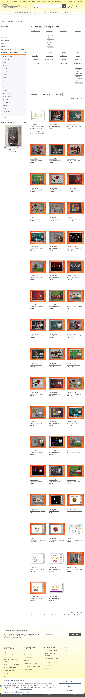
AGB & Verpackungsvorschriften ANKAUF (11, 659)
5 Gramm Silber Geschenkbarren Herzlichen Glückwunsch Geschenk (56, 539)
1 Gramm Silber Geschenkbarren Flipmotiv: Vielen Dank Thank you (74, 305)
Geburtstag (49, 31)
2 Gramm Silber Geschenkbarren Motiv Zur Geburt (37, 451)
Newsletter (72, 1)
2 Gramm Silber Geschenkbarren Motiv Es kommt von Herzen (56, 335)
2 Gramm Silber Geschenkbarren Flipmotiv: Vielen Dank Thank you (37, 510)
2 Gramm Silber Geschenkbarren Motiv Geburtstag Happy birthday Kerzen (75, 364)
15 (74, 102)
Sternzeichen (50, 48)
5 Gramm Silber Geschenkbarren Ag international (54, 510)
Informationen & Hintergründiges (51, 1)
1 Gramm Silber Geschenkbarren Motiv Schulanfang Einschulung (37, 247)
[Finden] (64, 6)
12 (64, 102)
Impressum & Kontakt (10, 692)
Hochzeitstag (49, 52)
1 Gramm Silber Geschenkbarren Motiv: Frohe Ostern (36, 276)
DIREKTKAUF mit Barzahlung (32, 666)
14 (71, 102)
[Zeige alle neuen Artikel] (25, 122)
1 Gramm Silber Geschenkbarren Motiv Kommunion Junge (36, 218)
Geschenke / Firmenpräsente (9, 52)
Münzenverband (28, 658)
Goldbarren (4, 31)
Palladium (4, 46)
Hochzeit (35, 52)
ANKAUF (3, 118)
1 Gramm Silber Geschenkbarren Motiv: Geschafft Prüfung (73, 276)
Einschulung (35, 56)
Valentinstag (63, 31)
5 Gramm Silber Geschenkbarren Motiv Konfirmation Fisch (55, 597)
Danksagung (77, 59)
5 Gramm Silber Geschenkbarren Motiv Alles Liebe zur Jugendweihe (75, 539)
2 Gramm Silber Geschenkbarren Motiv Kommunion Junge (73, 393)
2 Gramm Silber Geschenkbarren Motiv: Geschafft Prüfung (55, 481)
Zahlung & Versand (34, 1)
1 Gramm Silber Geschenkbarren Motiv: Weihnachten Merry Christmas (55, 305)
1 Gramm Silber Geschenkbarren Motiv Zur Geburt (56, 247)
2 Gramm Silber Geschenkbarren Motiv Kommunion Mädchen (36, 422)
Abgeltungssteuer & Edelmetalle (49, 654)
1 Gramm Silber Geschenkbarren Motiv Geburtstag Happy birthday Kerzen (37, 189)
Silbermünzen (5, 40)
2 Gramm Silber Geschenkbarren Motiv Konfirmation (55, 422)
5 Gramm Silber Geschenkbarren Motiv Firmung (55, 568)
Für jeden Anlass (35, 31)
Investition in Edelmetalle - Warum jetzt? (51, 659)
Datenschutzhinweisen (26, 689)
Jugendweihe (35, 59)
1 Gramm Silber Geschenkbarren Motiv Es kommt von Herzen (74, 125)
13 (68, 102)
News (65, 1)
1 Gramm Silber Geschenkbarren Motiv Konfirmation (73, 218)
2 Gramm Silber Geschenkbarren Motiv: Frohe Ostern (73, 451)
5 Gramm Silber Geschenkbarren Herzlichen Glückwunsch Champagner (37, 539)
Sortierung (34, 94)
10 (58, 102)
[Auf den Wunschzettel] (62, 110)
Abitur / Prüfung (49, 59)
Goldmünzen (4, 34)
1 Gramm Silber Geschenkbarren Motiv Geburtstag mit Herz (73, 189)
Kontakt (80, 1)
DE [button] (7, 1)
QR (5, 676)
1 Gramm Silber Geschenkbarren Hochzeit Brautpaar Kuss (56, 125)
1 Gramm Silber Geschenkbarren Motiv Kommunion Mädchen (55, 218)
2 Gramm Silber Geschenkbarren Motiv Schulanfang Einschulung (74, 422)
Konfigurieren (70, 686)
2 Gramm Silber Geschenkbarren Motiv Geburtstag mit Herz (55, 393)
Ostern (49, 63)
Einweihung (35, 63)
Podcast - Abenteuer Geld (51, 650)
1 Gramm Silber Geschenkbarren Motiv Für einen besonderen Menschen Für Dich (37, 159)
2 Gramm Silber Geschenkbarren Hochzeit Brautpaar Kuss (37, 335)
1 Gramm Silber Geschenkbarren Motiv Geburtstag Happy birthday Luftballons (56, 189)
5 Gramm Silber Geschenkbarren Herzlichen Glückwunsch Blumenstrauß (75, 510)
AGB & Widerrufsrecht (10, 655)
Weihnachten (63, 63)
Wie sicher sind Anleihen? (51, 669)
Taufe (78, 52)
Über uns (26, 652)
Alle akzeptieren (70, 681)
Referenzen (27, 661)
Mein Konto (23, 1)
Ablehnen (70, 690)
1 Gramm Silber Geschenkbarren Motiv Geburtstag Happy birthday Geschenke (75, 159)
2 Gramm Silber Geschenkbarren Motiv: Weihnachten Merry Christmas (73, 481)
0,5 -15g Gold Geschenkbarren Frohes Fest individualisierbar (37, 125)
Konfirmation (63, 56)
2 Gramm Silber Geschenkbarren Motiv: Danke (55, 451)
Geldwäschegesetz (29, 669)
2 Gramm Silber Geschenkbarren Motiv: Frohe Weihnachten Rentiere (38, 481)
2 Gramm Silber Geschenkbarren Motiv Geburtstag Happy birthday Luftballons (37, 393)
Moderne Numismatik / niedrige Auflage (12, 49)
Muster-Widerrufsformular (11, 664)
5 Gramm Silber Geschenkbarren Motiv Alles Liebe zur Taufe (37, 568)
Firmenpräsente (77, 63)
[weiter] (77, 102)
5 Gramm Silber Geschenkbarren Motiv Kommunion (36, 597)
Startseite (14, 1)
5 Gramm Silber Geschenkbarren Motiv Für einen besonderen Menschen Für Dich (74, 568)
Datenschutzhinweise (23, 692)
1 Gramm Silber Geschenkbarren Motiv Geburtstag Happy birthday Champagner (56, 159)
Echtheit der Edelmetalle (31, 663)
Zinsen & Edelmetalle (50, 663)
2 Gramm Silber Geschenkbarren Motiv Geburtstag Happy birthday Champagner (37, 364)
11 (61, 102)
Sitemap (6, 673)
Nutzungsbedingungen (10, 670)
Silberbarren (4, 37)
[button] (79, 6)
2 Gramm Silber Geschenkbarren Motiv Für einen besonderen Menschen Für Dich (74, 335)
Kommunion (49, 56)
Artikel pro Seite (46, 94)
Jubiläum (63, 59)
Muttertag (78, 31)
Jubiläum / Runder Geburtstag (78, 71)
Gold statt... (50, 39)
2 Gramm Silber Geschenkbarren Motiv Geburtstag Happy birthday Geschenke (56, 364)
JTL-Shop (76, 695)
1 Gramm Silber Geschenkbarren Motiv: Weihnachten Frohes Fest (37, 305)
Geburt (64, 52)
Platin (2, 43)
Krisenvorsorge (48, 666)
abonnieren (75, 634)
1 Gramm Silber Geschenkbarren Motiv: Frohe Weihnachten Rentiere (56, 276)
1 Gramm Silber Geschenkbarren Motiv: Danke (73, 247)
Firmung (78, 56)
